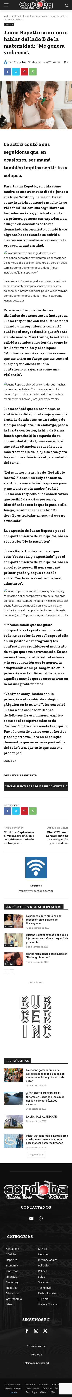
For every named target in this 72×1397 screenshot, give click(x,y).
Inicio (6, 16)
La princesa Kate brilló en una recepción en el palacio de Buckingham (43, 920)
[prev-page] (6, 971)
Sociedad (16, 16)
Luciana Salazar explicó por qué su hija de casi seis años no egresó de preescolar (47, 938)
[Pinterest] (24, 71)
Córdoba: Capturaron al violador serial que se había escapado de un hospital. (19, 837)
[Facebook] (7, 71)
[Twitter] (16, 71)
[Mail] (31, 1218)
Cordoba (19, 62)
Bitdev (13, 1392)
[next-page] (12, 971)
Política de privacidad (36, 1363)
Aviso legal (36, 1354)
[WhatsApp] (33, 71)
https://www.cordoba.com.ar (36, 890)
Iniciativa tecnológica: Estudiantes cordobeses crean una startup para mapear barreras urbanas (47, 1139)
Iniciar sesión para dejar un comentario (36, 786)
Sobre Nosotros (36, 1346)
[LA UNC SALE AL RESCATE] (13, 1122)
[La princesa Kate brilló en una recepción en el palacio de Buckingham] (13, 921)
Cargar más (35, 1154)
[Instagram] (36, 1331)
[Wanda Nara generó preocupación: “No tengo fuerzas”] (13, 959)
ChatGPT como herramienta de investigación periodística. (57, 837)
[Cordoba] (6, 62)
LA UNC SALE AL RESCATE (41, 1116)
